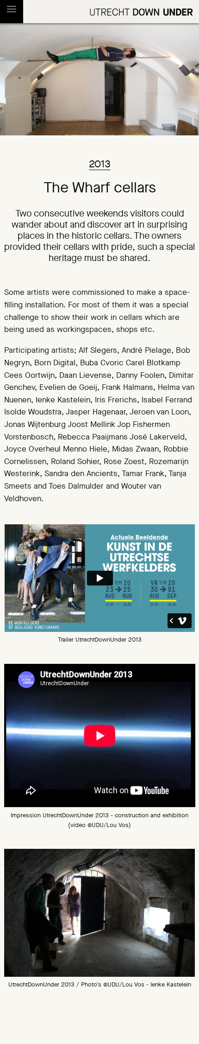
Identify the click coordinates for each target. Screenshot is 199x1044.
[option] (99, 912)
